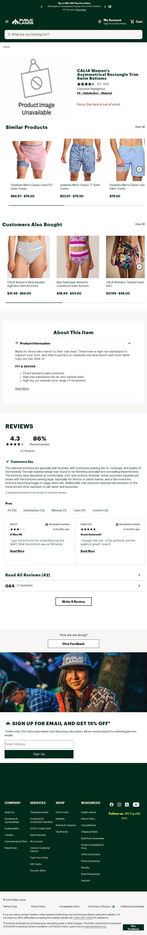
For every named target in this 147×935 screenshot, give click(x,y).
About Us (9, 812)
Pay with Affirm (38, 871)
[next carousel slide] (105, 6)
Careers (9, 835)
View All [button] (140, 127)
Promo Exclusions (90, 861)
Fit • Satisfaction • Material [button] (94, 93)
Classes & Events (39, 812)
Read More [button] (22, 389)
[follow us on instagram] (121, 804)
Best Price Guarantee (92, 838)
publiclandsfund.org (95, 926)
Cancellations (88, 825)
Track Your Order (39, 858)
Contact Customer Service (40, 849)
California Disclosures (132, 906)
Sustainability (12, 828)
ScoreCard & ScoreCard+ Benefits (41, 820)
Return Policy (88, 819)
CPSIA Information (90, 854)
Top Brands (62, 832)
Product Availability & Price (92, 846)
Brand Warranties (90, 874)
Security (85, 880)
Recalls (85, 868)
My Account (36, 841)
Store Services (38, 835)
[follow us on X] (128, 804)
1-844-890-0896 (83, 918)
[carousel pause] (110, 6)
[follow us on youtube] (136, 804)
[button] (139, 169)
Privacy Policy (38, 906)
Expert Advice (88, 812)
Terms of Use (10, 906)
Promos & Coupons (66, 825)
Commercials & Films (16, 841)
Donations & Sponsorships (12, 820)
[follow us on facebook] (113, 804)
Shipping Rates (89, 832)
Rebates (60, 819)
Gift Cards (35, 864)
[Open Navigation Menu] (7, 21)
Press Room (11, 848)
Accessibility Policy (69, 906)
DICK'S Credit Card (40, 828)
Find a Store (62, 812)
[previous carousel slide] (41, 6)
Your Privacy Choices (99, 906)
